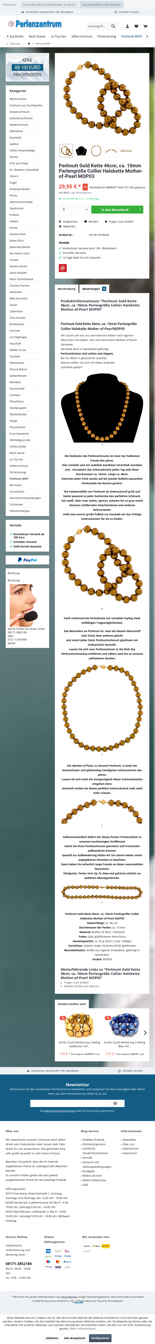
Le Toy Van (16, 459)
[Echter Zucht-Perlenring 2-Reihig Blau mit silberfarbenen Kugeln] (124, 1025)
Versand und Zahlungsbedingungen (97, 1164)
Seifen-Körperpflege (22, 150)
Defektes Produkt (93, 1139)
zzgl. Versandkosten (81, 192)
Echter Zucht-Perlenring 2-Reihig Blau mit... (124, 1044)
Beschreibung (66, 289)
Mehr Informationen (83, 1328)
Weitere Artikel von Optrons (81, 986)
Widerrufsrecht (92, 1175)
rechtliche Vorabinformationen (95, 1151)
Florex (13, 195)
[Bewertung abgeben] (102, 181)
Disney (14, 157)
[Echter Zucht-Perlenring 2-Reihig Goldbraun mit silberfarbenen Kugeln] (79, 1025)
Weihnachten (18, 99)
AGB (85, 1185)
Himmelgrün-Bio (20, 440)
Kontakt (87, 1157)
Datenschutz (131, 1148)
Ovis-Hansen (18, 318)
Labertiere (16, 311)
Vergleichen (70, 221)
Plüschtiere (17, 401)
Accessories (17, 491)
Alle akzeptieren (74, 1338)
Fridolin (14, 215)
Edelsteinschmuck (21, 118)
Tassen (14, 260)
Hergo (13, 421)
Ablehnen (52, 1338)
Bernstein (16, 485)
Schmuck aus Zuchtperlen (26, 105)
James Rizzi (17, 240)
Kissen (14, 227)
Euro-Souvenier (19, 433)
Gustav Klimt (18, 234)
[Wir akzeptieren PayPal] (27, 559)
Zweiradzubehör (20, 247)
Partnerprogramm (94, 1144)
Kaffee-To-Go (18, 350)
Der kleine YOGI (19, 253)
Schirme (15, 330)
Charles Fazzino (19, 285)
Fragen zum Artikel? (121, 221)
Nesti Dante (17, 453)
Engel (13, 182)
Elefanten (16, 292)
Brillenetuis (17, 324)
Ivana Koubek (18, 272)
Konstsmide (17, 388)
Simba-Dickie (18, 446)
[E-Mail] (63, 268)
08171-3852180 (19, 1263)
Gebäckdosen (18, 375)
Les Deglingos (18, 337)
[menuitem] (145, 26)
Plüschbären (18, 427)
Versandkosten (69, 1296)
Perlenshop (9, 4)
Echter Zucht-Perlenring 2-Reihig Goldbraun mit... (79, 1044)
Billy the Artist (18, 298)
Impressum (130, 1153)
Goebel (14, 144)
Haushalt (15, 343)
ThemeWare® (115, 1301)
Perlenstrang (18, 472)
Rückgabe (89, 1171)
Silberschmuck (19, 466)
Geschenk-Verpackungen (25, 498)
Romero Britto (18, 266)
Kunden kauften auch (72, 1004)
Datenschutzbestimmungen (60, 1110)
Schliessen (16, 504)
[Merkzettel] (136, 26)
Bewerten (69, 226)
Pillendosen (17, 363)
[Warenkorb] (145, 26)
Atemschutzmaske (21, 202)
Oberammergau (20, 511)
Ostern (14, 176)
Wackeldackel (18, 414)
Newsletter (129, 1139)
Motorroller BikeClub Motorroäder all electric (49, 4)
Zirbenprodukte (19, 189)
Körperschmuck (19, 112)
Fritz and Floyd (19, 163)
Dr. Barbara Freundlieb (24, 170)
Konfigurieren (100, 1338)
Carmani (15, 395)
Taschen (15, 356)
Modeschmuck (19, 124)
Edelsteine (16, 131)
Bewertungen (93, 289)
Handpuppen (18, 408)
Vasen (13, 305)
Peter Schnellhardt (21, 279)
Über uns (128, 1144)
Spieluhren (17, 208)
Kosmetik (15, 137)
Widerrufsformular (94, 1180)
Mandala (15, 382)
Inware (14, 221)
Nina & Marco (18, 369)
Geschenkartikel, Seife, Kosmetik (101, 4)
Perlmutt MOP (19, 478)
